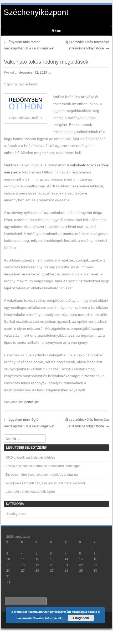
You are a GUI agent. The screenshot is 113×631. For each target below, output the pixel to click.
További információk (47, 618)
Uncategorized (16, 513)
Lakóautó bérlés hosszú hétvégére (30, 491)
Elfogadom (81, 617)
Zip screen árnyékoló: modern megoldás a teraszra (42, 474)
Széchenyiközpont (36, 12)
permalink (31, 401)
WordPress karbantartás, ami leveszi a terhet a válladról (45, 483)
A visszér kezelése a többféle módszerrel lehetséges (43, 465)
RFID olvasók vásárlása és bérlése (30, 457)
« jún (9, 581)
